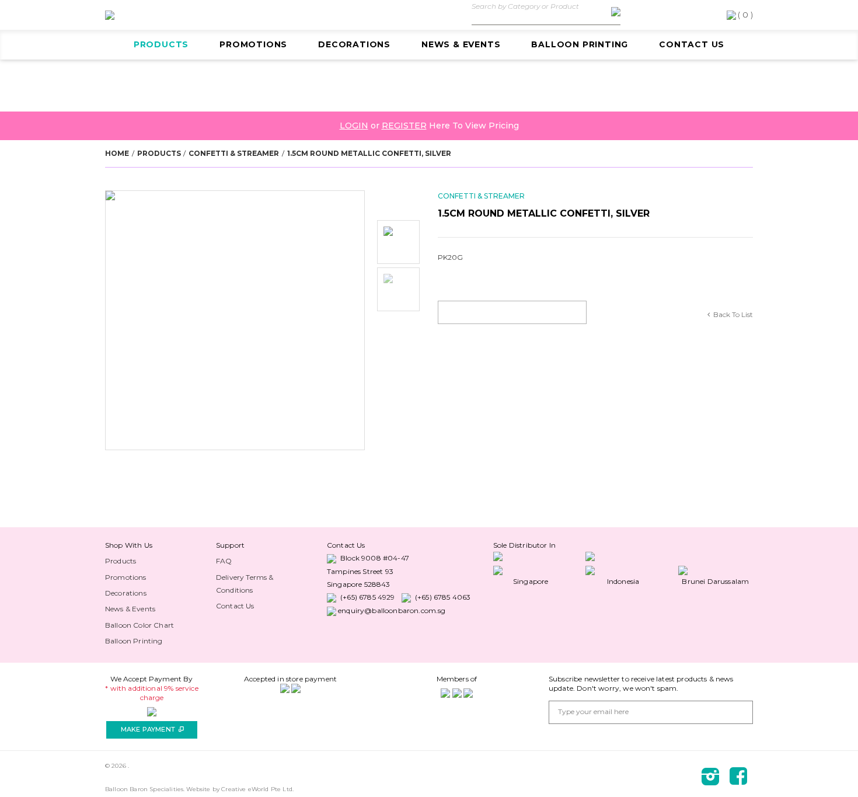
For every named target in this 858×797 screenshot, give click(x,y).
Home (117, 153)
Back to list (733, 314)
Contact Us (691, 44)
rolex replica (116, 545)
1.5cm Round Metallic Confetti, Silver (369, 153)
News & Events (460, 44)
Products (161, 44)
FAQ (224, 560)
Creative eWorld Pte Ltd (256, 789)
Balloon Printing (579, 44)
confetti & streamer (234, 153)
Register (404, 125)
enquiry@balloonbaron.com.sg (391, 610)
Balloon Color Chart (139, 625)
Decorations (354, 44)
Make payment (152, 729)
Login (354, 125)
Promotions (253, 44)
